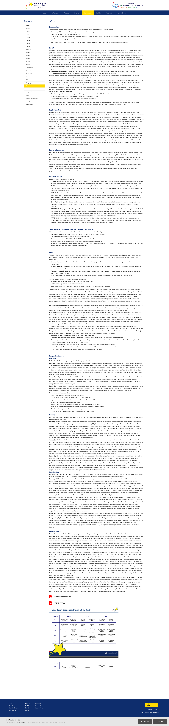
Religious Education (31, 92)
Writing (28, 58)
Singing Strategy (59, 603)
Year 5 (28, 43)
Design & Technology (31, 73)
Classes (27, 704)
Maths (28, 61)
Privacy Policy (39, 706)
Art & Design (29, 67)
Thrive (28, 101)
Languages (29, 83)
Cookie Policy (39, 708)
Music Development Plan (62, 597)
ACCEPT (160, 721)
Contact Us (109, 13)
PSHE (27, 95)
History (28, 80)
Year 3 (28, 37)
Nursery (28, 25)
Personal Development (32, 98)
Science (28, 64)
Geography (29, 77)
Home (44, 13)
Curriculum (87, 13)
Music (27, 86)
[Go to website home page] (36, 5)
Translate (153, 705)
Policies (98, 13)
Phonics (28, 52)
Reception (28, 28)
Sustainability (29, 104)
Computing (29, 70)
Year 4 (28, 40)
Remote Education (14, 708)
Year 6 (28, 46)
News (27, 710)
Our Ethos (12, 706)
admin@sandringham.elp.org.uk (150, 712)
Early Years (29, 49)
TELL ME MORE (145, 721)
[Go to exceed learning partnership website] (127, 5)
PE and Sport (29, 89)
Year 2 (28, 34)
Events (27, 708)
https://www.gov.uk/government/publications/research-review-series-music (105, 42)
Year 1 (28, 31)
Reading (28, 55)
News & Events (121, 13)
